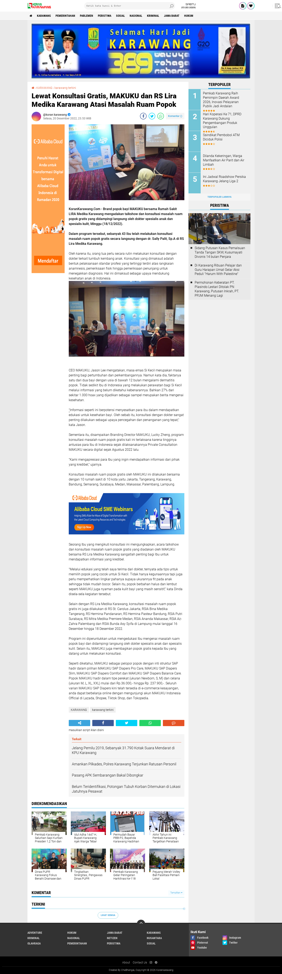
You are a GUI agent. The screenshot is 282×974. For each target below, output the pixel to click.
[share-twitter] (152, 116)
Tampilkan (175, 892)
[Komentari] (173, 723)
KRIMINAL (153, 15)
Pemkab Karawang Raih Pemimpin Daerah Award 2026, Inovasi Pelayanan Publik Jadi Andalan (221, 99)
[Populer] (251, 5)
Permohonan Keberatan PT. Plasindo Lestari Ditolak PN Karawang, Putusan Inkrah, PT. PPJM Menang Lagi (217, 289)
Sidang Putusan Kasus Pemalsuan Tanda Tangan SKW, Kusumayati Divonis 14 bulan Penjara (220, 252)
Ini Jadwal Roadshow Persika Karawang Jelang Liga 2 (224, 179)
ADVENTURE (34, 932)
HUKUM (188, 15)
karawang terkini (65, 87)
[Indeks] (242, 5)
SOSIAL (120, 15)
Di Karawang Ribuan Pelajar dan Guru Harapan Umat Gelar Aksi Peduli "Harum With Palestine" (218, 269)
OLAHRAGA (34, 943)
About (126, 962)
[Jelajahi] (277, 6)
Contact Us (140, 962)
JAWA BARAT (171, 15)
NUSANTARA (154, 938)
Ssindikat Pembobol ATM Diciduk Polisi (221, 137)
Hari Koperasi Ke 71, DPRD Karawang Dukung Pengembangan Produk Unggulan (222, 120)
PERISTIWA (104, 15)
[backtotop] (141, 924)
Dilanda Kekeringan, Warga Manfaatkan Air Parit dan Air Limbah (223, 160)
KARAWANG (44, 15)
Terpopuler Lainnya (219, 197)
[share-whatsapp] (160, 116)
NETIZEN (112, 938)
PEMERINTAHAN (65, 15)
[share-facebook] (143, 116)
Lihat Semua (108, 915)
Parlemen (86, 15)
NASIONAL (136, 15)
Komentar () (175, 116)
